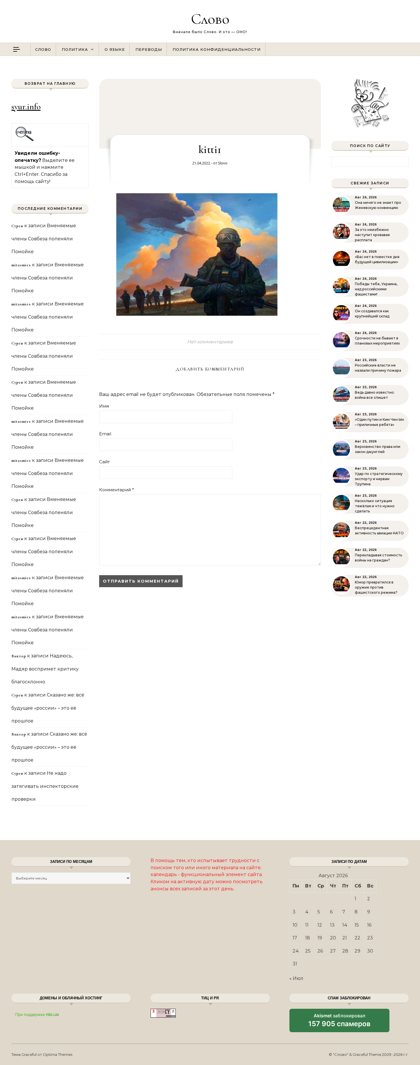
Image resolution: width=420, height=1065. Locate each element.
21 (344, 938)
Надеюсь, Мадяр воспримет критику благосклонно (45, 669)
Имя (104, 406)
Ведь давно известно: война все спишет (375, 395)
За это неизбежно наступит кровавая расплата (372, 235)
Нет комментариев (210, 342)
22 (357, 938)
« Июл (296, 978)
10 (295, 925)
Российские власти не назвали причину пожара (378, 368)
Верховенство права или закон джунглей (377, 449)
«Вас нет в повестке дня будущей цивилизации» (377, 259)
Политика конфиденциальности (217, 49)
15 (357, 925)
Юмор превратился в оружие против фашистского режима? (376, 587)
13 (332, 925)
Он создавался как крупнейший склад (372, 313)
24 (296, 951)
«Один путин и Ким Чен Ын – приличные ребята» (379, 422)
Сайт (104, 461)
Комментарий (116, 489)
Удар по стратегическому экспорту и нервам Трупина (379, 479)
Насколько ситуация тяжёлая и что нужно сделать (375, 506)
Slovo (222, 163)
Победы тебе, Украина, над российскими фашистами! (376, 289)
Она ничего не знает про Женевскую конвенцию (378, 205)
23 (370, 938)
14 (344, 925)
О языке (115, 49)
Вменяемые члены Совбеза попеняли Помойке (43, 238)
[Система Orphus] (24, 140)
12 (319, 925)
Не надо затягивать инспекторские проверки (45, 786)
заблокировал (339, 1022)
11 (307, 925)
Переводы (148, 49)
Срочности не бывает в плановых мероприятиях (377, 340)
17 (295, 938)
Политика (75, 49)
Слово (210, 18)
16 (369, 925)
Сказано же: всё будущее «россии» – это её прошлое (47, 708)
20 (333, 938)
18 (307, 938)
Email (105, 433)
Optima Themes (57, 1054)
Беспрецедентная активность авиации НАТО (379, 530)
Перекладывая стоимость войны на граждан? (378, 557)
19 (319, 938)
